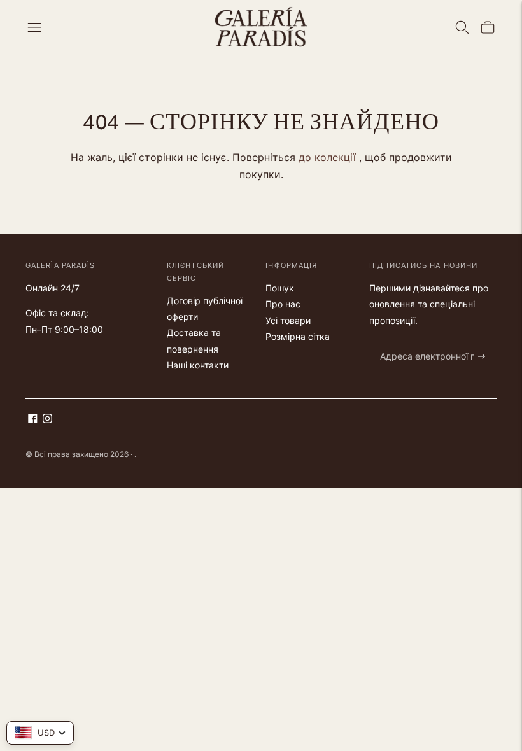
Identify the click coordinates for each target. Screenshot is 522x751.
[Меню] (34, 27)
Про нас (282, 303)
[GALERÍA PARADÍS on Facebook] (33, 419)
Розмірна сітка (297, 336)
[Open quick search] (462, 27)
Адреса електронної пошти (431, 341)
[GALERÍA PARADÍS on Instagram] (47, 419)
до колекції (327, 157)
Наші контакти (198, 365)
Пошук (279, 288)
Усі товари (288, 320)
